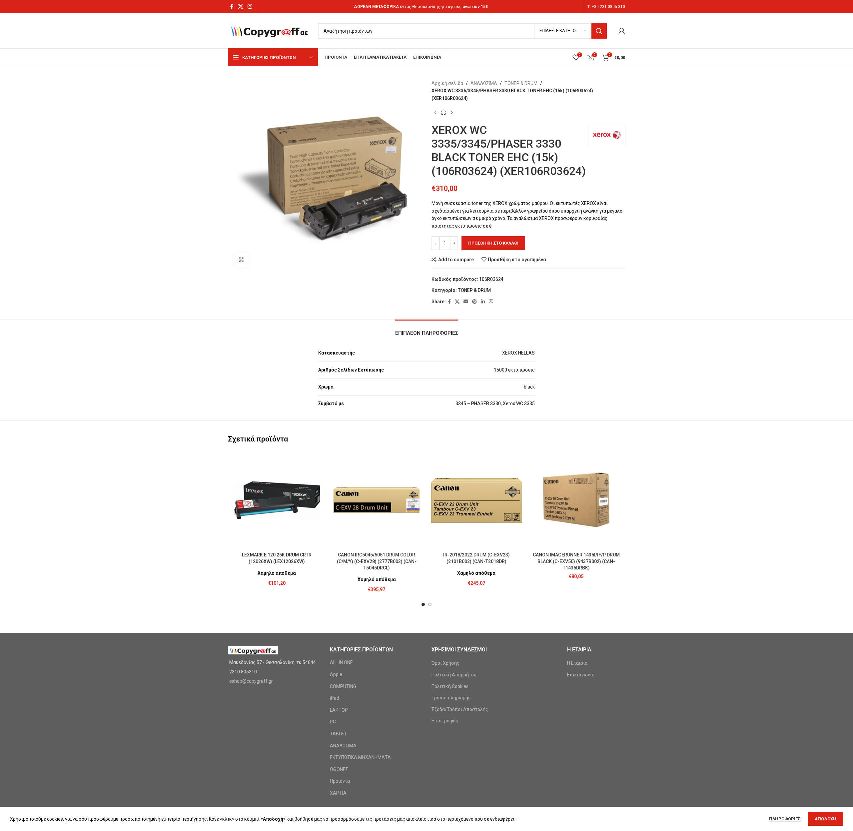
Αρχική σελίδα (447, 83)
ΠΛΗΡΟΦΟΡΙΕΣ (785, 818)
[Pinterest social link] (474, 301)
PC (333, 721)
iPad (334, 698)
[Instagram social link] (250, 6)
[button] (423, 604)
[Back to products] (443, 113)
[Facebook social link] (232, 6)
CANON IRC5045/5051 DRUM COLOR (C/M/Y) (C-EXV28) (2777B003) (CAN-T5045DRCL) (377, 561)
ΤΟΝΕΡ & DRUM (520, 83)
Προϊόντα (340, 781)
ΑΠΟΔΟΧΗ (825, 818)
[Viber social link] (491, 301)
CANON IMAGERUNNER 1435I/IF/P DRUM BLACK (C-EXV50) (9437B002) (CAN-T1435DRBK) (576, 561)
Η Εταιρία (577, 663)
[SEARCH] (599, 31)
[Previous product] (435, 113)
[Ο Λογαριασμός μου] (621, 31)
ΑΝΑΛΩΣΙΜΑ (483, 83)
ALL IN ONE (341, 662)
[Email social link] (465, 301)
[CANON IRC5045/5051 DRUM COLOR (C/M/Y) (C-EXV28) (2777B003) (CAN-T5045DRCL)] (377, 500)
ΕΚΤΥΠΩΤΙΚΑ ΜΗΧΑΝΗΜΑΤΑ (360, 757)
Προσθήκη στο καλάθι (493, 243)
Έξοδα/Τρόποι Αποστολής (459, 709)
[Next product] (451, 113)
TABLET (338, 733)
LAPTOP (339, 710)
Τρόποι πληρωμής (451, 697)
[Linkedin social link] (483, 301)
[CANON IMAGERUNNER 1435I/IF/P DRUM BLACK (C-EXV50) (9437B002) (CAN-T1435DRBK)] (576, 500)
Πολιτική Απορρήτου (453, 674)
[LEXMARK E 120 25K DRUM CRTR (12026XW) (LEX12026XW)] (277, 500)
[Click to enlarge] (241, 260)
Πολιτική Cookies (449, 686)
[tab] (426, 330)
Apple (336, 674)
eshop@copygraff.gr (251, 681)
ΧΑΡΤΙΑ (338, 793)
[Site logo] (269, 30)
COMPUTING (343, 686)
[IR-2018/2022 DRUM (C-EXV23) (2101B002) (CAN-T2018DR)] (476, 500)
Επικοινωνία (580, 674)
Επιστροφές (444, 720)
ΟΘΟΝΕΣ (339, 769)
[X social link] (240, 6)
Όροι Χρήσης (445, 663)
